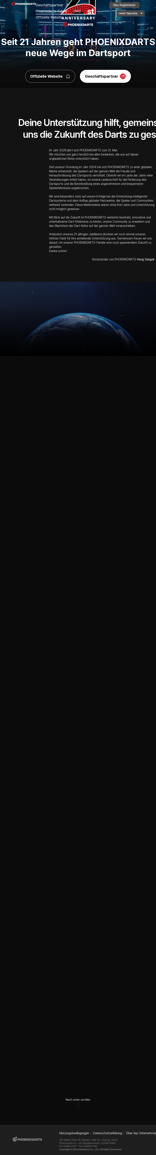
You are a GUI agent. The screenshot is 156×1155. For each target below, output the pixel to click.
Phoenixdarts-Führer (52, 11)
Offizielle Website (49, 17)
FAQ (77, 11)
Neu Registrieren (124, 5)
